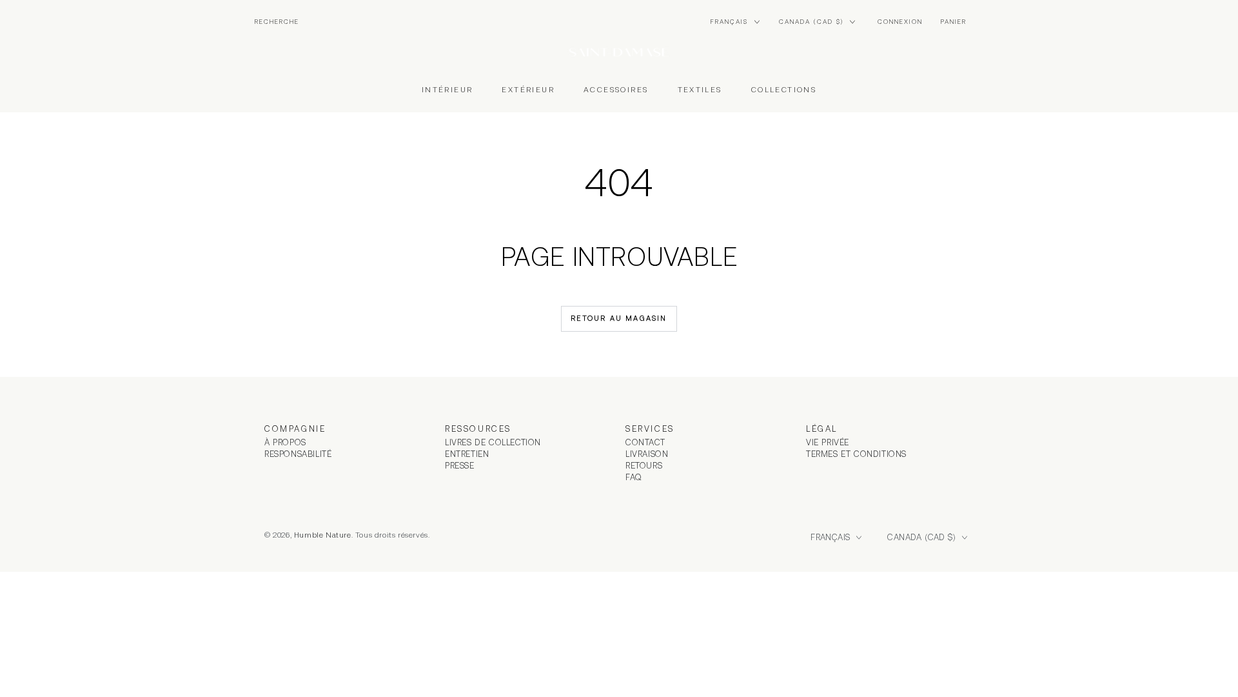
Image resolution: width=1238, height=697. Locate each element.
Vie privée (827, 442)
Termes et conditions (856, 454)
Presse (460, 465)
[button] (277, 22)
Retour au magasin (619, 318)
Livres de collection (493, 442)
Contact (645, 442)
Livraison (646, 454)
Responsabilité (297, 454)
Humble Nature (322, 535)
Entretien (467, 454)
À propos (285, 442)
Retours (643, 465)
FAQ (633, 477)
